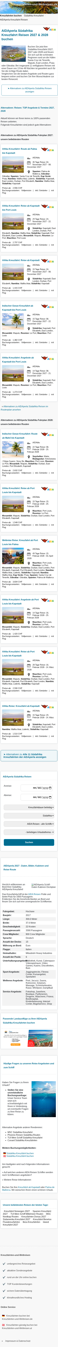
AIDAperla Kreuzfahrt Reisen (14, 20)
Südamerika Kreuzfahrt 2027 (16, 1219)
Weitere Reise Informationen (17, 1180)
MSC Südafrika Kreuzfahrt (20, 1132)
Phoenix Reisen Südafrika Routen (24, 1135)
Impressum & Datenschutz (17, 1341)
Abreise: (8, 795)
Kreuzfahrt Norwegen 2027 (17, 1211)
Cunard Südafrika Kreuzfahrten (22, 1140)
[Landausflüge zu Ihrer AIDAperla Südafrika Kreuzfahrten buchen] (28, 1046)
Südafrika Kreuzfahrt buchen (20, 1153)
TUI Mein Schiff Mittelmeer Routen (27, 1214)
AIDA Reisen (34, 894)
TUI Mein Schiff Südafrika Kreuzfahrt (25, 1137)
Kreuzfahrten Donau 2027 (33, 1216)
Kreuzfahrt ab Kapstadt (29, 1187)
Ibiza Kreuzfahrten (32, 1222)
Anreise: (8, 786)
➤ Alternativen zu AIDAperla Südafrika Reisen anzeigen (30, 90)
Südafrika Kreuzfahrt (34, 15)
